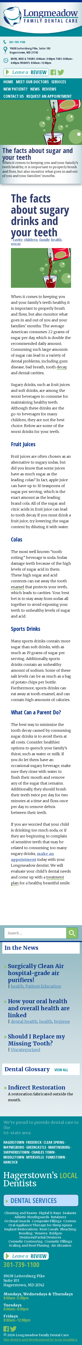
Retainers (58, 1217)
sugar (16, 244)
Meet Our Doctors (32, 81)
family (44, 240)
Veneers (41, 1233)
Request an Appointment (49, 96)
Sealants (69, 1213)
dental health (24, 1021)
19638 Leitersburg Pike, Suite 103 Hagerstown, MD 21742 (30, 50)
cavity (17, 240)
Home (8, 81)
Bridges (55, 1233)
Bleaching (68, 1229)
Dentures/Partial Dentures (40, 1237)
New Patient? (15, 89)
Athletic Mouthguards (31, 1217)
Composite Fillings (47, 1221)
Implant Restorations (21, 1229)
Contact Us (13, 96)
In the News (21, 947)
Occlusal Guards (17, 1221)
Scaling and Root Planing (29, 1245)
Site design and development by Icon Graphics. (40, 1340)
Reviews (49, 89)
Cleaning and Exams (20, 1213)
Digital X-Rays (50, 1213)
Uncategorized (25, 1049)
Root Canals (48, 1229)
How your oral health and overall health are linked (39, 1008)
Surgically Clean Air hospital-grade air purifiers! (36, 973)
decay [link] (61, 367)
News (35, 89)
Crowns (69, 1221)
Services (58, 81)
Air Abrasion (61, 1245)
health (56, 240)
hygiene (62, 1021)
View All (61, 1069)
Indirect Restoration (36, 1087)
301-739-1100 (17, 42)
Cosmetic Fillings (58, 1241)
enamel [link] (17, 587)
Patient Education (43, 986)
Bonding (26, 1233)
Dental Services (33, 1200)
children (31, 240)
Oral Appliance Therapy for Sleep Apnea (40, 1225)
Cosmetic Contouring (25, 1241)
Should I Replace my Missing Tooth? (36, 1040)
